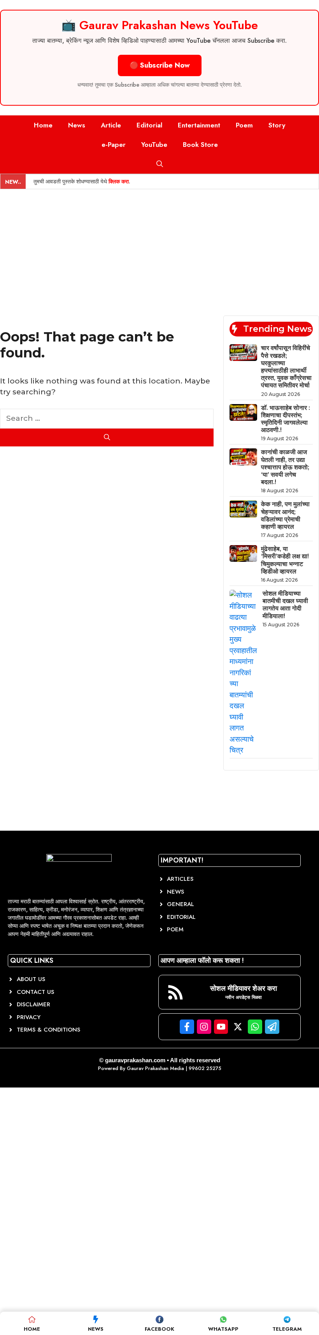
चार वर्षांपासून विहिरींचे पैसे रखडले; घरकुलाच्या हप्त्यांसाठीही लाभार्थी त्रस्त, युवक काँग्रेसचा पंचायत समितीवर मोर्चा (286, 366)
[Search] (107, 437)
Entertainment (199, 125)
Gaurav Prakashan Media (155, 1068)
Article (111, 125)
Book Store (200, 144)
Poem (244, 125)
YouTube (154, 144)
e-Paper (114, 144)
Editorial (149, 125)
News (76, 125)
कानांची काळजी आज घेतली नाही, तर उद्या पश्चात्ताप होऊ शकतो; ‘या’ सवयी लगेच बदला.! (285, 467)
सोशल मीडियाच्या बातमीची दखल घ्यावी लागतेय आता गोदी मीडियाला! (285, 605)
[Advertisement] (159, 247)
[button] (160, 164)
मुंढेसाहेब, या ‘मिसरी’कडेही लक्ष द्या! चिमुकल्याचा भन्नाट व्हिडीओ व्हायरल (285, 560)
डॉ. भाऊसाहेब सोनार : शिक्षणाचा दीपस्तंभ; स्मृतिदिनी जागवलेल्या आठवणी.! (285, 419)
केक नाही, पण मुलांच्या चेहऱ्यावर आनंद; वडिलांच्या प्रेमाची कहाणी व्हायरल (285, 515)
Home (43, 125)
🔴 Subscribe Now (160, 65)
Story (276, 125)
